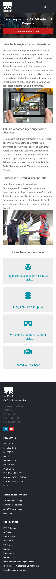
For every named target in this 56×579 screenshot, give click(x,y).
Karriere (6, 549)
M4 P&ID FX (8, 452)
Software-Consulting (12, 505)
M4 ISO (6, 456)
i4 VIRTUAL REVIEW (12, 473)
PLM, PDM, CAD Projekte (28, 307)
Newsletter (8, 540)
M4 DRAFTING (9, 448)
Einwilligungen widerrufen (15, 570)
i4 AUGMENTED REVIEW (14, 477)
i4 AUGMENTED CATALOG (15, 481)
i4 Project (7, 532)
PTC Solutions (9, 528)
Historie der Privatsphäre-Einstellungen (21, 566)
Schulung (7, 513)
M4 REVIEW (8, 465)
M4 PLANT (8, 444)
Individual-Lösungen (28, 365)
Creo (5, 486)
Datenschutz (9, 557)
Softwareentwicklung (12, 500)
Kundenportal (9, 536)
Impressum (8, 553)
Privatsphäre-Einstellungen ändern (18, 561)
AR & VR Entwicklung (12, 509)
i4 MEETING (8, 469)
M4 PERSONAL (10, 460)
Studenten (8, 545)
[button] (51, 7)
